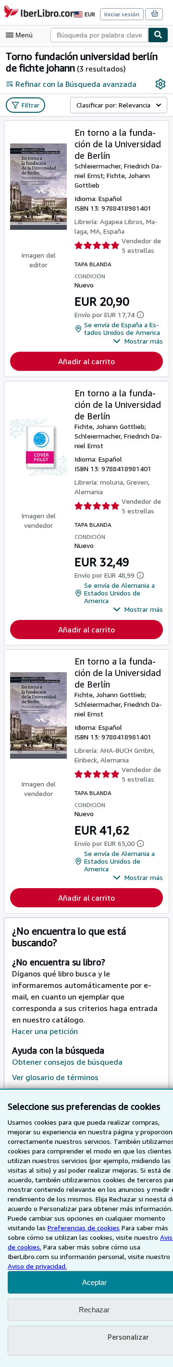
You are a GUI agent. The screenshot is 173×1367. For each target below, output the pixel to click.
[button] (138, 341)
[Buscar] (158, 35)
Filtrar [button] (30, 105)
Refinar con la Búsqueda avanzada (75, 84)
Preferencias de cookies (84, 1228)
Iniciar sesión (121, 14)
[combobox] (99, 35)
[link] (160, 84)
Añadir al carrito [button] (86, 361)
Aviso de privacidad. (37, 1266)
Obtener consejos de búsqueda (67, 1062)
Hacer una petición (45, 1031)
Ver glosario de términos (55, 1077)
